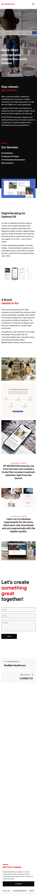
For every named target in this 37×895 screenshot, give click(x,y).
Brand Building (7, 153)
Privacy (31, 890)
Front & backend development (13, 160)
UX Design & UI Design (10, 156)
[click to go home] (7, 4)
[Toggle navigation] (33, 4)
